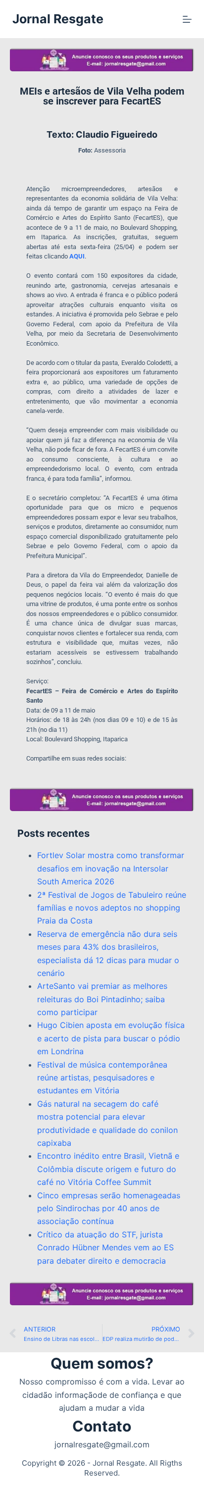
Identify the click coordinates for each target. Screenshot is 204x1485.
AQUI (77, 256)
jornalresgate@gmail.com (102, 1444)
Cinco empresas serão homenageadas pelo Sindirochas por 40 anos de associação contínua (108, 1208)
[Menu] (187, 19)
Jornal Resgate (57, 18)
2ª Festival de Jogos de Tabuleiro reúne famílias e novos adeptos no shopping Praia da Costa (111, 908)
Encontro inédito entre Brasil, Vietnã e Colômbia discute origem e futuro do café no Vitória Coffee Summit (108, 1169)
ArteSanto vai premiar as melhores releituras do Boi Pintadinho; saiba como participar (102, 999)
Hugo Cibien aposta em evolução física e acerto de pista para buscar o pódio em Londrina (111, 1038)
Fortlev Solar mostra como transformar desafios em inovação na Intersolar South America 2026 (110, 868)
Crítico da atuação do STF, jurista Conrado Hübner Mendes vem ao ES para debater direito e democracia (105, 1247)
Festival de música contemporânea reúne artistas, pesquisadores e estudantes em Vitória (102, 1078)
